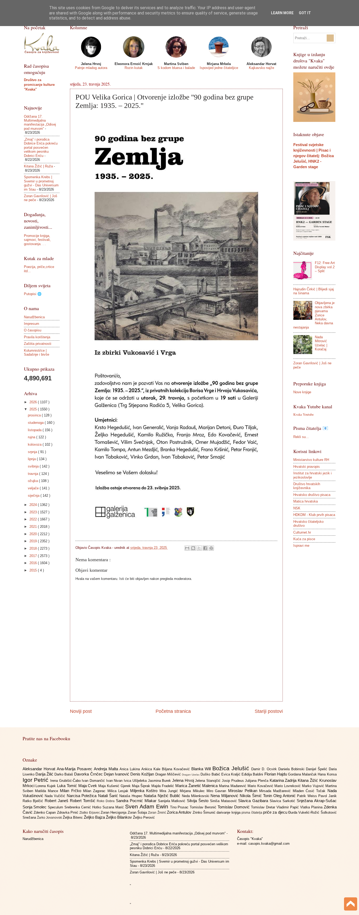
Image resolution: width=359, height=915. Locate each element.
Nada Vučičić (56, 796)
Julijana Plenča (257, 781)
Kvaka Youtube (303, 414)
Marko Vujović (313, 786)
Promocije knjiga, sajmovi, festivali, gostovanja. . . (37, 240)
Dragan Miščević (168, 774)
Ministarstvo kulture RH (311, 460)
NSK (296, 508)
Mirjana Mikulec (193, 791)
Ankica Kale (151, 769)
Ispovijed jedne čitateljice (219, 68)
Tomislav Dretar (263, 807)
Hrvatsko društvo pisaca (311, 495)
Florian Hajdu (276, 774)
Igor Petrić (36, 780)
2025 (33, 409)
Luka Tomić (67, 785)
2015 (33, 570)
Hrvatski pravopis (306, 467)
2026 (33, 402)
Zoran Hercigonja (114, 812)
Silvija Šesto (198, 800)
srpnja (33, 452)
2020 (33, 534)
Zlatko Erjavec (90, 812)
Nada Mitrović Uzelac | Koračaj (321, 343)
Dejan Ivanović (117, 774)
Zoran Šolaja (138, 812)
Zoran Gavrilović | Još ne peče (153, 872)
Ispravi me (301, 546)
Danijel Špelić (317, 769)
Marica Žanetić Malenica (197, 785)
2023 (33, 512)
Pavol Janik (327, 796)
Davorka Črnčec (89, 774)
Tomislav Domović (234, 807)
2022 (33, 519)
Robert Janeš (57, 800)
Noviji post (81, 711)
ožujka (33, 481)
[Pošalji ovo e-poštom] (187, 548)
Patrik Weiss (307, 796)
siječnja (34, 496)
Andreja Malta (107, 769)
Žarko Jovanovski (50, 817)
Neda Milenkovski (196, 796)
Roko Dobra (106, 801)
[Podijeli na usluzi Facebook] (205, 548)
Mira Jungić (170, 791)
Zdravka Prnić (68, 812)
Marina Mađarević (233, 786)
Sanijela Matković (172, 801)
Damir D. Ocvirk (264, 769)
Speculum (56, 807)
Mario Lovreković (288, 786)
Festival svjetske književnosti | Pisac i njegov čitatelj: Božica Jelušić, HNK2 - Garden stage (313, 155)
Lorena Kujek (46, 786)
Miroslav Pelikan (243, 790)
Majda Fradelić (163, 786)
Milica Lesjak (118, 791)
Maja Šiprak (142, 786)
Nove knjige (302, 392)
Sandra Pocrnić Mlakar (137, 800)
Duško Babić (211, 774)
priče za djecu (275, 812)
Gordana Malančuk (303, 774)
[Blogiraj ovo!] (193, 548)
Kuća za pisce (304, 539)
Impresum (31, 324)
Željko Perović (144, 817)
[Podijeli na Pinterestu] (211, 548)
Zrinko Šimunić (205, 812)
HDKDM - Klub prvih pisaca (314, 515)
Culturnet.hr (302, 532)
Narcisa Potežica (82, 795)
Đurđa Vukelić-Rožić (304, 812)
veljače (34, 488)
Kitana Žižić (308, 780)
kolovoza (35, 444)
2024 (33, 505)
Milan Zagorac (95, 791)
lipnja (32, 459)
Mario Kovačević (261, 786)
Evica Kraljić (231, 774)
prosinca (35, 415)
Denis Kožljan (142, 774)
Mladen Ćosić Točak (310, 791)
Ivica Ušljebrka (136, 781)
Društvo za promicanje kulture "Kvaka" (39, 84)
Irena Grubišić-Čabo (66, 781)
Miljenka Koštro (145, 790)
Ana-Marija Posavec (75, 769)
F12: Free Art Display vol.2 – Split (325, 267)
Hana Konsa (327, 774)
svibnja (34, 466)
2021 (33, 527)
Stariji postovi (269, 711)
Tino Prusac (180, 807)
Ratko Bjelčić (34, 801)
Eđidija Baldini (253, 774)
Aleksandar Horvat (40, 769)
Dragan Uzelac (191, 774)
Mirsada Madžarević (276, 791)
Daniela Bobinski (292, 769)
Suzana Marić (113, 807)
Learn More (282, 13)
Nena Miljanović (225, 795)
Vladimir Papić (288, 807)
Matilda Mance (47, 791)
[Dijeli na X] (199, 548)
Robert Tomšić (83, 800)
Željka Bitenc (73, 817)
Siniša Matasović (224, 801)
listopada (35, 430)
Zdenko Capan (45, 812)
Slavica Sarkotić (283, 801)
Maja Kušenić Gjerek (115, 786)
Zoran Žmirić (157, 812)
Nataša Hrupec (131, 796)
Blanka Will (201, 769)
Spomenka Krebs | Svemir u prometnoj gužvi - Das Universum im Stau (41, 183)
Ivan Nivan (115, 781)
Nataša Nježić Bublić (163, 795)
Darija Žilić (44, 774)
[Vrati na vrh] (350, 904)
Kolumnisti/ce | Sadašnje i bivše (36, 352)
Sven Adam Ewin (147, 806)
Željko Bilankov (119, 817)
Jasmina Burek (160, 781)
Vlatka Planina (312, 807)
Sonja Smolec (35, 807)
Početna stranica (173, 711)
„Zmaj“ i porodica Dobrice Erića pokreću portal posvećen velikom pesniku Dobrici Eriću (41, 147)
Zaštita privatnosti (37, 344)
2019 (33, 541)
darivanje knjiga (229, 812)
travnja (33, 474)
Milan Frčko (71, 790)
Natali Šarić (109, 795)
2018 (33, 548)
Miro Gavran (217, 791)
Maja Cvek (88, 785)
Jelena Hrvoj (183, 780)
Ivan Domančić (94, 781)
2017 (33, 556)
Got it (305, 13)
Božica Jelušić (231, 768)
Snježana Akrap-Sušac (317, 800)
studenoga (36, 423)
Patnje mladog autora (91, 68)
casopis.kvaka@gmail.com (269, 844)
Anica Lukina (130, 769)
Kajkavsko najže (261, 68)
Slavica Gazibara (254, 800)
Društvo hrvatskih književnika (306, 486)
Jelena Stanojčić (208, 781)
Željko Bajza (95, 817)
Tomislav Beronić (204, 807)
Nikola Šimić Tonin (256, 795)
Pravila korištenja (37, 337)
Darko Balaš (64, 774)
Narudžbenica (34, 317)
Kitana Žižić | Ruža (38, 166)
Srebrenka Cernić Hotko (83, 807)
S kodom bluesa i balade (176, 68)
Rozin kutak (134, 68)
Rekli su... (301, 437)
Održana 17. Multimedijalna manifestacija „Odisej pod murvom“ (40, 123)
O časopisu (32, 330)
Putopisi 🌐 (33, 294)
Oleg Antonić (285, 795)
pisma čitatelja (252, 812)
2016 (33, 563)
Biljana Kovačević (176, 769)
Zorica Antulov (180, 812)
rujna (32, 437)
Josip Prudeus (233, 781)
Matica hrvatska (305, 501)
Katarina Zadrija (284, 780)
